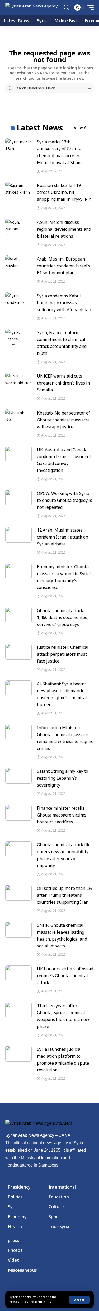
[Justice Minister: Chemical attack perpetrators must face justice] (18, 652)
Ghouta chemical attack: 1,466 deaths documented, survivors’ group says (62, 617)
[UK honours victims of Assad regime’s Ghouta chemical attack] (18, 973)
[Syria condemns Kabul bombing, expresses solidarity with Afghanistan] (18, 300)
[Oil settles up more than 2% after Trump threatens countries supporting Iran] (18, 893)
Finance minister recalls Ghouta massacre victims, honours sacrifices (62, 815)
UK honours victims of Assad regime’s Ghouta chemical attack (65, 975)
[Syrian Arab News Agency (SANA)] (33, 7)
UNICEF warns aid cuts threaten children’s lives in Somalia (63, 383)
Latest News (40, 127)
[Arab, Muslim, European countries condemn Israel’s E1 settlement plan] (18, 263)
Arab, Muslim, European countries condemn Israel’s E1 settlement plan (63, 266)
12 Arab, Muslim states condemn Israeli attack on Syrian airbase (62, 537)
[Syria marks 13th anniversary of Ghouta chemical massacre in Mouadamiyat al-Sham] (18, 146)
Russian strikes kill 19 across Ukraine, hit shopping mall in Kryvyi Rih (64, 192)
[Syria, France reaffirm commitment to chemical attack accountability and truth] (18, 337)
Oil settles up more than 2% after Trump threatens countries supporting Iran (64, 895)
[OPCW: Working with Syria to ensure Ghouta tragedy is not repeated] (18, 498)
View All (81, 127)
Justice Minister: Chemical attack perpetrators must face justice (62, 654)
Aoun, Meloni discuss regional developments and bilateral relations (64, 229)
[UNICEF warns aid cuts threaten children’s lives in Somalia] (18, 380)
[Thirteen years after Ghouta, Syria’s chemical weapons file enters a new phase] (18, 1010)
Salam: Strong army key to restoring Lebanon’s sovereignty (62, 778)
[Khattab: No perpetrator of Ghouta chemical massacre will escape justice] (18, 417)
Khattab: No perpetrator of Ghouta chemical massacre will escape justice (63, 420)
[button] (79, 1300)
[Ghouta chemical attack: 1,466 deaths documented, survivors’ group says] (18, 615)
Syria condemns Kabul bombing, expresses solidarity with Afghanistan (64, 303)
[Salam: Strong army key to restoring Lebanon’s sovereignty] (18, 776)
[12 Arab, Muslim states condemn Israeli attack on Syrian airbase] (18, 535)
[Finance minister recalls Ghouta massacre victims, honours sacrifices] (18, 813)
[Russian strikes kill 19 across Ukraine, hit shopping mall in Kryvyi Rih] (18, 190)
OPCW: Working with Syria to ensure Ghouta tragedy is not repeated (64, 500)
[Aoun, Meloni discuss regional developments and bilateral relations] (18, 227)
